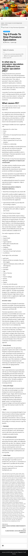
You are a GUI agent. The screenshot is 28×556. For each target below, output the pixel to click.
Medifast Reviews (17, 498)
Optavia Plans (10, 512)
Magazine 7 (20, 552)
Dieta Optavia (15, 478)
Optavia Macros (8, 511)
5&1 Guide (10, 475)
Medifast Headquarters (7, 488)
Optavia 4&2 (14, 505)
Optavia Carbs (5, 508)
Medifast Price (20, 495)
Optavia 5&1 (9, 506)
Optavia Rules (9, 513)
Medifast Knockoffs (11, 489)
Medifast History (17, 488)
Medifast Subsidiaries (10, 501)
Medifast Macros (6, 490)
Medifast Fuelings (14, 486)
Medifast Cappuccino (15, 480)
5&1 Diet (6, 475)
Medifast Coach (8, 482)
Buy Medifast (17, 476)
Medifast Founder (6, 486)
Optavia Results (16, 512)
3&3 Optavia (7, 473)
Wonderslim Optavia (15, 521)
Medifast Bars (19, 479)
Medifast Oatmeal (14, 492)
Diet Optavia (8, 478)
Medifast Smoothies (9, 499)
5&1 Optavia (15, 475)
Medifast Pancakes (19, 493)
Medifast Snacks (17, 499)
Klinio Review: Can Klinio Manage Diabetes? (15, 531)
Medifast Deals (8, 483)
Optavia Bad (15, 506)
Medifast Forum (21, 485)
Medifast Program (15, 496)
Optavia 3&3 (9, 505)
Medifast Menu (20, 490)
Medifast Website (19, 503)
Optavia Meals (15, 511)
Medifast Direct (21, 483)
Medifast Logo (19, 489)
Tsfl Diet (13, 519)
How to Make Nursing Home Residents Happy (14, 526)
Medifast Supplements (14, 502)
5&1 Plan (21, 475)
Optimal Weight (18, 516)
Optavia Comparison (20, 508)
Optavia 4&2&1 (21, 505)
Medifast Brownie (6, 480)
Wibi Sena (7, 42)
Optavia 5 (4, 506)
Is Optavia (8, 479)
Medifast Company (16, 482)
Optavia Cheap (12, 508)
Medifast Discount (6, 485)
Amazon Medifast (10, 476)
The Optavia (8, 519)
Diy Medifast (20, 478)
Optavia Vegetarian (12, 515)
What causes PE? (8, 57)
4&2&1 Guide (18, 473)
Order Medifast (9, 518)
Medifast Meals (13, 490)
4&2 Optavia (12, 473)
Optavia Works (5, 516)
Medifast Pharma (6, 495)
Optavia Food (11, 509)
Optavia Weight (20, 515)
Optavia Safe (15, 513)
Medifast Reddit (9, 498)
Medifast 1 (13, 479)
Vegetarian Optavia (6, 521)
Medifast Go (21, 486)
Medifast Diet (15, 483)
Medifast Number (6, 492)
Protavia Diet (16, 518)
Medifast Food (14, 485)
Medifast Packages (10, 493)
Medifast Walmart (11, 503)
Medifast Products (6, 496)
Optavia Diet (6, 31)
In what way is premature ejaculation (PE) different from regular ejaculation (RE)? (13, 55)
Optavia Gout (17, 509)
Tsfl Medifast (19, 519)
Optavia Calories (22, 506)
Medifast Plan (13, 495)
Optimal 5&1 (12, 516)
